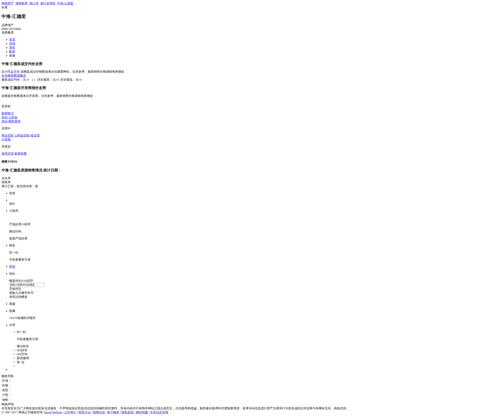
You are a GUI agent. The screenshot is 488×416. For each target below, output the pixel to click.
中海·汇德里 (65, 3)
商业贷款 (8, 135)
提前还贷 (8, 153)
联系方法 (85, 412)
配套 (12, 51)
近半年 (15, 71)
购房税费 (20, 153)
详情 (12, 43)
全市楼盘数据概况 (14, 75)
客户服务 (113, 412)
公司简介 (70, 412)
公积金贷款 (22, 135)
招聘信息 (99, 412)
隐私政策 (127, 412)
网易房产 (8, 3)
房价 (12, 47)
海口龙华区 (47, 3)
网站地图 (142, 412)
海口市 (34, 3)
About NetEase (53, 412)
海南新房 (21, 3)
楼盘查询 (14, 121)
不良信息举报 (159, 412)
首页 (12, 39)
